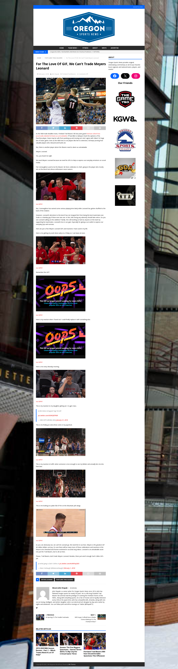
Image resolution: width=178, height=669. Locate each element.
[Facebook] (114, 76)
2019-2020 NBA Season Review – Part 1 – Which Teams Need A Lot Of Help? (45, 651)
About (95, 48)
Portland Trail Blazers (69, 74)
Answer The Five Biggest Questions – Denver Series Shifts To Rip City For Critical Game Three (70, 650)
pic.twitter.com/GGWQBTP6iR (48, 415)
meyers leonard (47, 579)
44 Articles (73, 588)
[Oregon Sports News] (89, 45)
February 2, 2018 (44, 74)
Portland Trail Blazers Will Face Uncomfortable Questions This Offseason (94, 653)
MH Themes (72, 664)
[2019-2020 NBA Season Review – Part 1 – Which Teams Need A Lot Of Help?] (47, 639)
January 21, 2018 (62, 420)
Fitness (85, 48)
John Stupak (55, 74)
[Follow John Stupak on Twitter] (37, 608)
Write (104, 48)
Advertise (115, 48)
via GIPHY (39, 204)
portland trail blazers (64, 579)
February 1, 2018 (69, 568)
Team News (72, 48)
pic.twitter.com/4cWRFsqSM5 (69, 563)
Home (61, 48)
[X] (125, 76)
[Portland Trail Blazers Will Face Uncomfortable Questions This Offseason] (95, 641)
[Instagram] (135, 76)
